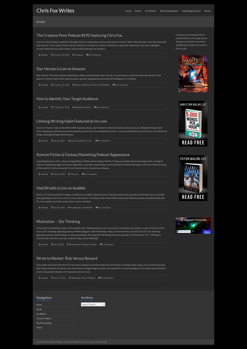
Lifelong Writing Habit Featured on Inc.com (71, 121)
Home (128, 10)
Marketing (79, 107)
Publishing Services (191, 10)
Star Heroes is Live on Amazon (60, 68)
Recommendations (169, 10)
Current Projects (44, 318)
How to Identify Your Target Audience (67, 98)
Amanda (44, 55)
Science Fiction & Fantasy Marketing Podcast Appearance (83, 154)
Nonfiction (81, 140)
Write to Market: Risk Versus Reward (66, 258)
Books (138, 10)
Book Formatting (43, 323)
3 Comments (108, 244)
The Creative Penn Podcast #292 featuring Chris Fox (79, 35)
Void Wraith (104, 85)
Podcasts (79, 55)
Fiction (95, 85)
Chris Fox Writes (55, 10)
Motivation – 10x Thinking (58, 221)
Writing (91, 278)
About (207, 10)
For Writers (150, 10)
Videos (88, 107)
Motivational (74, 244)
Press (89, 140)
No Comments (94, 55)
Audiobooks (75, 207)
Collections (86, 85)
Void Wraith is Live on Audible (60, 188)
